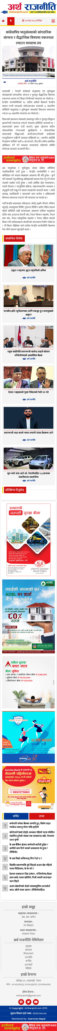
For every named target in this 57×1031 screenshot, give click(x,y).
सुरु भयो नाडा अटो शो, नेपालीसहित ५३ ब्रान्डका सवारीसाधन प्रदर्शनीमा (28, 475)
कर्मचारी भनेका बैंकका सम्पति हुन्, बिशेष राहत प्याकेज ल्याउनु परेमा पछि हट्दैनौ (30, 825)
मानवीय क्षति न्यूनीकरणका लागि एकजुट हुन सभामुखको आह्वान (28, 313)
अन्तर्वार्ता (28, 965)
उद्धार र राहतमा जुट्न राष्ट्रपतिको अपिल (28, 270)
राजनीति (28, 957)
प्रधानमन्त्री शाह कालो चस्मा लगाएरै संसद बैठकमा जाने (28, 433)
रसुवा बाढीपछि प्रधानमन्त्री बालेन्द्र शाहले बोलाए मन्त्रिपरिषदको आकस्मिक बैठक (28, 353)
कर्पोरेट (28, 961)
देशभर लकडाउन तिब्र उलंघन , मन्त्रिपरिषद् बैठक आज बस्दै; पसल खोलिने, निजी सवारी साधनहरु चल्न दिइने (31, 877)
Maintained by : (28, 1019)
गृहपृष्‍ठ (28, 946)
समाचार (28, 950)
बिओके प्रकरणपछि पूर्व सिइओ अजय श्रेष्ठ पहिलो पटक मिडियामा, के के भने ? (31, 867)
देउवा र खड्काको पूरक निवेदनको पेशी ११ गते (28, 392)
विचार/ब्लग (28, 954)
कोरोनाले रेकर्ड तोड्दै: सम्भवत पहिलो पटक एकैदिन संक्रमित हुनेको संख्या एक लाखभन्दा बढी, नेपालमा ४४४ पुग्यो (32, 836)
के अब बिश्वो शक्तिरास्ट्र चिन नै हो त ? (26, 858)
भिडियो (28, 968)
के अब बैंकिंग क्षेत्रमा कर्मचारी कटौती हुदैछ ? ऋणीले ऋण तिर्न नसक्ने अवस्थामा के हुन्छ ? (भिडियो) (29, 848)
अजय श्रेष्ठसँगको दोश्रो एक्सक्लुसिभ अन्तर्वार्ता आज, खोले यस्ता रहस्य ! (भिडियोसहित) (30, 888)
